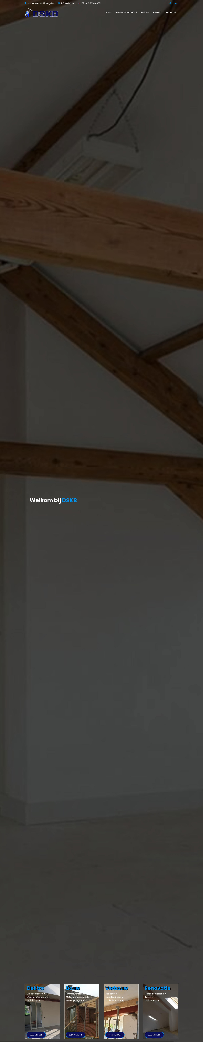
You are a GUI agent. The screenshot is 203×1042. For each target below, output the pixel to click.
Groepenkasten (35, 993)
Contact (157, 12)
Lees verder (36, 1034)
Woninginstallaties (36, 996)
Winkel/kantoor (113, 1000)
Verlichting (32, 1000)
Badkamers (150, 1000)
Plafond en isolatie (154, 993)
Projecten (171, 12)
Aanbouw (110, 993)
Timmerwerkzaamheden (78, 993)
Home (108, 12)
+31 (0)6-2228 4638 (90, 3)
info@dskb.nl (67, 3)
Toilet (148, 996)
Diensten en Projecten (126, 12)
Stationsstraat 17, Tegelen (40, 3)
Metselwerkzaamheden (78, 996)
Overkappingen (74, 1000)
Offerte (145, 12)
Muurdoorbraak (113, 996)
